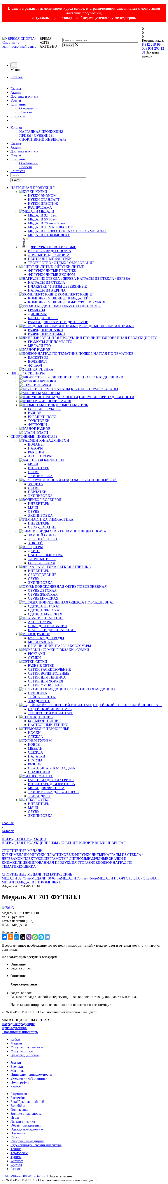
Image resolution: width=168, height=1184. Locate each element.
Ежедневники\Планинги (28, 1078)
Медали (16, 1043)
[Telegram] (47, 937)
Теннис (15, 1149)
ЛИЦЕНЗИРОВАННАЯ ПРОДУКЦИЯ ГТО (51, 862)
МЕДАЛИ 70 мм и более (79, 878)
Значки (15, 1062)
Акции (15, 92)
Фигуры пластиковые (26, 1047)
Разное (15, 1086)
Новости (25, 112)
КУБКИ (8, 854)
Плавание (17, 1133)
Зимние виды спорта (26, 1113)
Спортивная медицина (27, 1141)
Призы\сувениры (14, 1028)
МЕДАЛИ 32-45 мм (16, 878)
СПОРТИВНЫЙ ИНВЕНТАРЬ (42, 139)
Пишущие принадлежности (31, 1074)
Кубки (15, 1039)
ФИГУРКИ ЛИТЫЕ (89, 854)
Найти (16, 180)
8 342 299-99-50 (13, 1176)
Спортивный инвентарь (20, 1032)
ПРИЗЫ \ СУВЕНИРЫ (36, 135)
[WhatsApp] (35, 937)
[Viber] (29, 937)
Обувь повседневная (25, 1125)
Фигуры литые (21, 1051)
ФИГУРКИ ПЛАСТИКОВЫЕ (51, 854)
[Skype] (41, 937)
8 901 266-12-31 (36, 1176)
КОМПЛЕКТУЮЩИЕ (32, 858)
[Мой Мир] (16, 937)
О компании (28, 108)
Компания (18, 104)
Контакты (17, 116)
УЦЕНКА (28, 866)
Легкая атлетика (22, 1121)
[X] (22, 937)
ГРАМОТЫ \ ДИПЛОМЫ (68, 858)
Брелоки (16, 1066)
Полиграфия (19, 1082)
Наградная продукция (18, 1024)
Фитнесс (16, 1161)
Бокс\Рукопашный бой (27, 1101)
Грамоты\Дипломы (24, 1055)
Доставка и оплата (24, 96)
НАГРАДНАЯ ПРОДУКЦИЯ (41, 131)
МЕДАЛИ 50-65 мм (46, 878)
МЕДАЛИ (21, 854)
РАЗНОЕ (91, 862)
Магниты (17, 1070)
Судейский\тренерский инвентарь (35, 1145)
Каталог (16, 77)
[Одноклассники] (10, 937)
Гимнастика (19, 1109)
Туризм (15, 1157)
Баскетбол (18, 1098)
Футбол (16, 1165)
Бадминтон (18, 1094)
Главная (16, 88)
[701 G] (8, 908)
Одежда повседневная (27, 1129)
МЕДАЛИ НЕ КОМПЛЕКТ (40, 882)
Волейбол (17, 1105)
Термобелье (19, 1153)
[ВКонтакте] (4, 937)
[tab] (88, 964)
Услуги (15, 100)
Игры (14, 1117)
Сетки (15, 1137)
